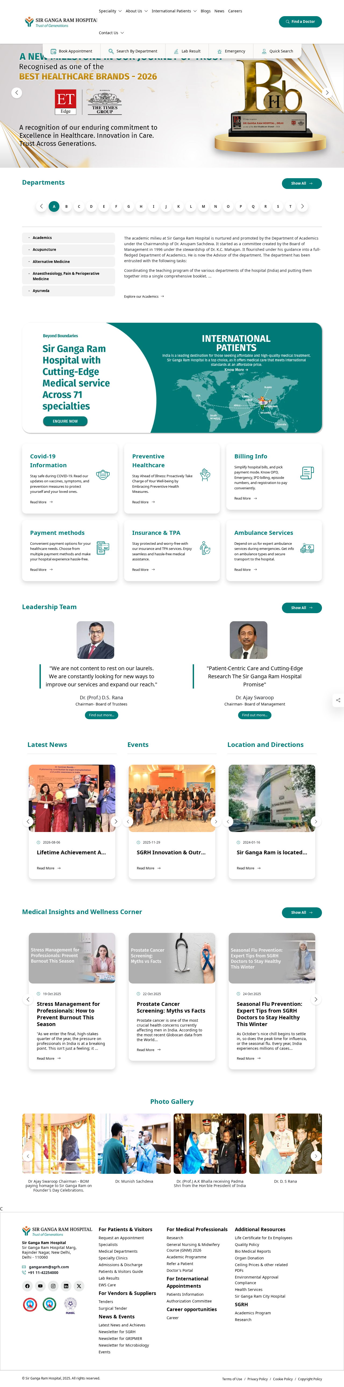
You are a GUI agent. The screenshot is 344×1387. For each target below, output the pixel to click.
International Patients (171, 10)
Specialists (108, 1244)
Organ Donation (249, 1257)
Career (173, 1317)
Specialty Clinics (113, 1257)
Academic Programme (186, 1256)
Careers (235, 10)
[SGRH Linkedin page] (66, 1286)
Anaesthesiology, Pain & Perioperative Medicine (66, 276)
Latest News (47, 745)
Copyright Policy (310, 1379)
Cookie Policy (283, 1379)
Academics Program (253, 1312)
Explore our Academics (141, 296)
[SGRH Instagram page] (53, 1286)
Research (175, 1237)
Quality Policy (247, 1244)
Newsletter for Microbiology (124, 1345)
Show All (299, 183)
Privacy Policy (258, 1379)
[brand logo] (59, 22)
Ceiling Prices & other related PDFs (261, 1267)
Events (138, 745)
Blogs (206, 10)
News (219, 10)
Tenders (106, 1301)
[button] (16, 92)
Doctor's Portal (180, 1270)
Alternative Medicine (51, 261)
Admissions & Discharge (120, 1264)
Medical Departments (118, 1251)
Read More (41, 502)
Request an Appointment (121, 1237)
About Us (134, 10)
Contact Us (108, 32)
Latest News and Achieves (122, 1325)
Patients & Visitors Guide (121, 1271)
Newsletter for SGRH (117, 1331)
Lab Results (109, 1278)
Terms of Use (232, 1379)
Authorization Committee (189, 1301)
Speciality (107, 10)
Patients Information (185, 1294)
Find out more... (103, 715)
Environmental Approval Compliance (256, 1279)
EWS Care (107, 1284)
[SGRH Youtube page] (40, 1286)
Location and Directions (265, 745)
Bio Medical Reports (253, 1251)
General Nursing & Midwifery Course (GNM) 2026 (193, 1247)
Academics (42, 237)
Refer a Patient (180, 1263)
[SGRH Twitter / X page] (79, 1286)
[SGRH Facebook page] (27, 1286)
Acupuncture (44, 249)
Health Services (249, 1289)
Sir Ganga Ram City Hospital (260, 1296)
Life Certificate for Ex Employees (263, 1237)
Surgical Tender (113, 1308)
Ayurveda (41, 290)
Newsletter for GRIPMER (120, 1338)
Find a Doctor (303, 21)
